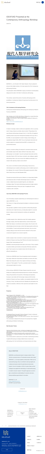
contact (39, 442)
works (38, 439)
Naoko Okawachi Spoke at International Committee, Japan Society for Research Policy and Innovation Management (33, 413)
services (29, 439)
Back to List (22, 413)
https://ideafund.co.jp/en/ (14, 381)
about (28, 436)
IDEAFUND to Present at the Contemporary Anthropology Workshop (10, 413)
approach (39, 436)
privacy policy (30, 445)
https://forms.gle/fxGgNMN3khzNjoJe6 (14, 121)
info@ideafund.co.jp (23, 391)
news (28, 442)
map (7, 449)
